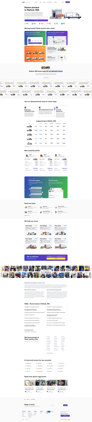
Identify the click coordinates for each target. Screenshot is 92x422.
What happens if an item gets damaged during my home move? (56, 325)
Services (36, 2)
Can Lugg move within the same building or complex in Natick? (56, 312)
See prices (36, 20)
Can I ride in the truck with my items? (52, 320)
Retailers (44, 2)
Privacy (25, 419)
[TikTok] (46, 272)
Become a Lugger (24, 416)
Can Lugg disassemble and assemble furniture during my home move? (52, 315)
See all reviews (46, 77)
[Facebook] (44, 272)
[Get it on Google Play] (66, 413)
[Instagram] (42, 272)
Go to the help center (33, 331)
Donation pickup (30, 415)
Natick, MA (28, 399)
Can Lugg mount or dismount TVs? (29, 314)
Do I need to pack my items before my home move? (31, 320)
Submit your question (27, 331)
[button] (16, 84)
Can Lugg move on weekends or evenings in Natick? (54, 306)
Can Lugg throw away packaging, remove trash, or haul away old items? (30, 325)
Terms (27, 419)
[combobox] (30, 18)
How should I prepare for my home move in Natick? (31, 322)
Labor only (29, 417)
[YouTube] (50, 272)
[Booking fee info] (43, 165)
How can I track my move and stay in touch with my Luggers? (56, 322)
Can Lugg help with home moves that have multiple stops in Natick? (34, 312)
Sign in (63, 2)
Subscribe (65, 405)
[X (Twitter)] (48, 272)
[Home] (24, 399)
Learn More (30, 184)
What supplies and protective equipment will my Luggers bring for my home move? (30, 310)
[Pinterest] (65, 419)
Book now (67, 2)
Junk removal (29, 416)
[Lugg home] (23, 2)
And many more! (26, 215)
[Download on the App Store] (62, 413)
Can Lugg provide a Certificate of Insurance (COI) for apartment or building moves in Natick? (54, 310)
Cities (40, 2)
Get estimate (55, 2)
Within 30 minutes (35, 43)
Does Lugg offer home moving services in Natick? (31, 306)
